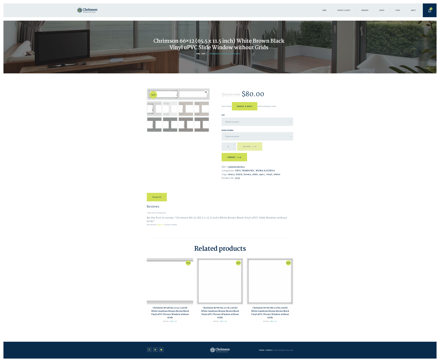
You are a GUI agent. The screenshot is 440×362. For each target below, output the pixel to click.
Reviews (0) (157, 197)
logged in (160, 224)
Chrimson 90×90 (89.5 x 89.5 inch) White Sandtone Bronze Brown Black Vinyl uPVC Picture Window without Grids (270, 312)
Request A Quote (244, 106)
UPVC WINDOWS (244, 170)
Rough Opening (227, 130)
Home (198, 54)
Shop (203, 53)
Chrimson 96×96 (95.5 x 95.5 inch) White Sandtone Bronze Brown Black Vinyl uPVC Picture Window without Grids (220, 312)
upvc (262, 174)
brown (247, 174)
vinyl (269, 174)
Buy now (247, 146)
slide (255, 174)
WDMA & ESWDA (265, 170)
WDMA (261, 350)
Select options (170, 281)
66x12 (231, 174)
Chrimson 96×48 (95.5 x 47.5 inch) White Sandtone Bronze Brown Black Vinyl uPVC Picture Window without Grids (170, 312)
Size (223, 115)
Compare (231, 157)
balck (239, 174)
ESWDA (269, 350)
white (277, 174)
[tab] (157, 197)
